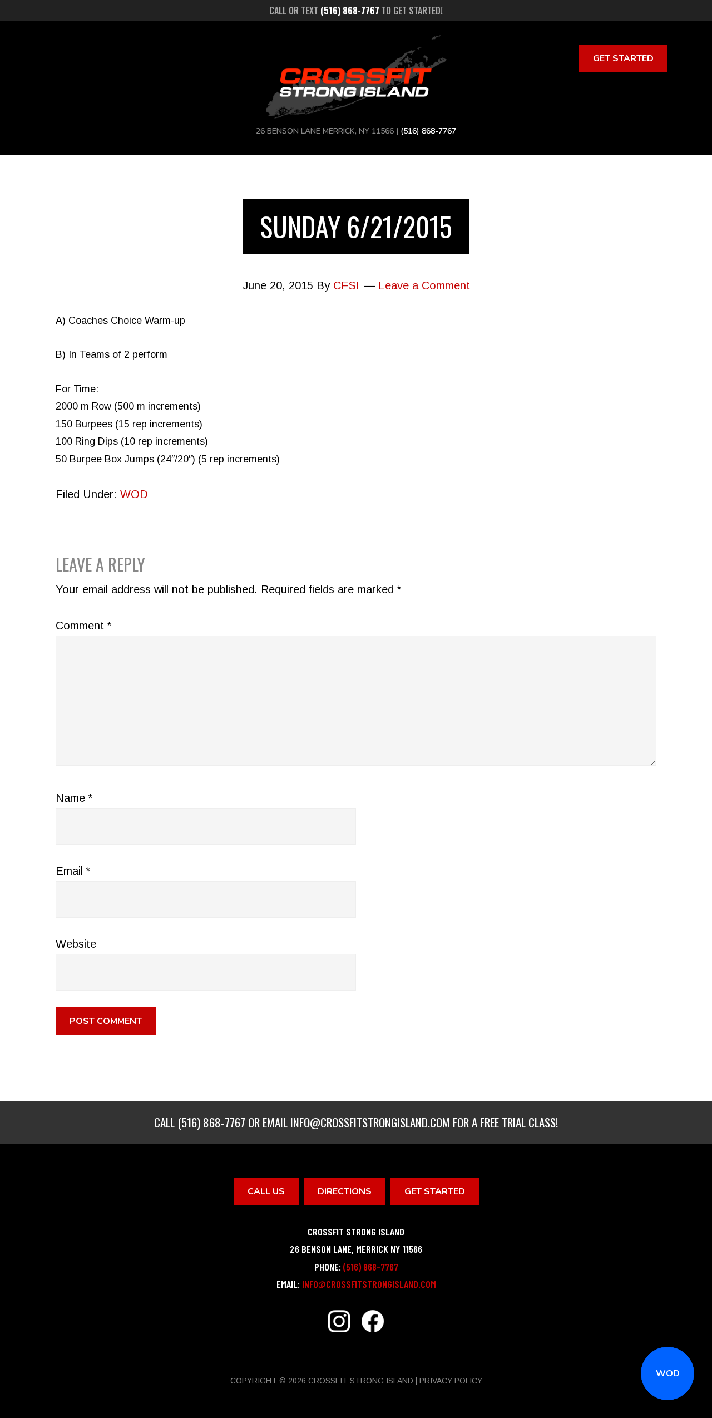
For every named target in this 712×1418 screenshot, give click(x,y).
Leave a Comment (424, 285)
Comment (83, 625)
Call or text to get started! (356, 10)
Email (73, 871)
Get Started (623, 58)
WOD (668, 1373)
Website (76, 944)
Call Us (266, 1191)
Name (74, 798)
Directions (345, 1191)
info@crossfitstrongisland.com (370, 1122)
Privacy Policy (450, 1380)
